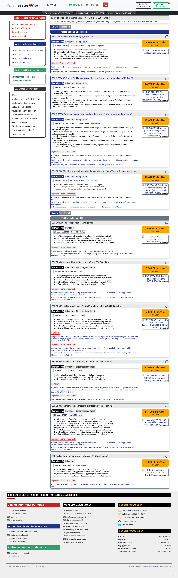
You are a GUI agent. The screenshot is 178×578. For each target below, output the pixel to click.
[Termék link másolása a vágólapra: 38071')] (166, 306)
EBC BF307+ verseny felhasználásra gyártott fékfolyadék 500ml (82, 406)
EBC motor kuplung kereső (17, 535)
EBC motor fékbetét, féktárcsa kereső (22, 532)
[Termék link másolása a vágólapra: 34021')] (166, 171)
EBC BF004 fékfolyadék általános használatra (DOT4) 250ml (80, 262)
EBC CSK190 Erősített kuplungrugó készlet (72, 36)
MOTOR (52, 5)
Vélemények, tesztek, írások (24, 118)
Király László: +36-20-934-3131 (123, 13)
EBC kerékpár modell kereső (18, 553)
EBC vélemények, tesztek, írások (75, 529)
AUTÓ (30, 5)
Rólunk (14, 95)
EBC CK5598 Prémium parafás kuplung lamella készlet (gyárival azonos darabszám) (92, 114)
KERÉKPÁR (75, 5)
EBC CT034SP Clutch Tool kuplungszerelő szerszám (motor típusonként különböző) (92, 78)
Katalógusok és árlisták (22, 114)
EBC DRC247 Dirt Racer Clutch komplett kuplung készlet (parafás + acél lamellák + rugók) (94, 171)
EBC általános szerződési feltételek (77, 514)
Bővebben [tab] (70, 42)
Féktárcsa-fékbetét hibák (23, 126)
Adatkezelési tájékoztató (23, 103)
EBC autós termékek (15, 520)
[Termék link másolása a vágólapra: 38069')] (166, 361)
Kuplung (55, 27)
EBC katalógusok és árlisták (73, 526)
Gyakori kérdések (19, 122)
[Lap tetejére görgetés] (174, 575)
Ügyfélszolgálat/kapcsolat (23, 111)
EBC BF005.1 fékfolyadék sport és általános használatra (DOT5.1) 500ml (86, 306)
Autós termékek (18, 36)
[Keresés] (105, 4)
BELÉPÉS (143, 5)
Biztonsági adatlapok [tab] (85, 267)
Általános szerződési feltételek (26, 99)
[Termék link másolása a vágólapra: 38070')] (166, 262)
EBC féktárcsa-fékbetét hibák (74, 536)
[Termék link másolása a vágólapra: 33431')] (166, 114)
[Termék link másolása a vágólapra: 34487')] (166, 78)
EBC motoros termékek (16, 541)
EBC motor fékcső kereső (17, 538)
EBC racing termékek (15, 517)
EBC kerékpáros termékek (17, 556)
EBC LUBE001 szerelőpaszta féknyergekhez (72, 223)
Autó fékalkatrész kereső (23, 24)
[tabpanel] (95, 58)
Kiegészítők (65, 27)
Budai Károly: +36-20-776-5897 (91, 13)
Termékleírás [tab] (58, 42)
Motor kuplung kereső (21, 58)
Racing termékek (19, 32)
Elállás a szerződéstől (21, 107)
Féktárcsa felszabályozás (23, 130)
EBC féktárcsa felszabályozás (74, 539)
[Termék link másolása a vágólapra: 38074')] (166, 456)
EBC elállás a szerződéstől (73, 520)
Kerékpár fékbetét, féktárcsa (25, 77)
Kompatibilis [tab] (81, 42)
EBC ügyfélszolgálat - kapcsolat (75, 523)
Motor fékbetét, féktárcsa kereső (27, 50)
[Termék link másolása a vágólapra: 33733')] (166, 36)
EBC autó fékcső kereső (16, 514)
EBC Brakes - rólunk (70, 511)
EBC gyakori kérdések (71, 533)
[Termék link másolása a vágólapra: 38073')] (166, 223)
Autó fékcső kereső (20, 28)
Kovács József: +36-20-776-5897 (58, 13)
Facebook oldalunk (129, 521)
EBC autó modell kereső (16, 511)
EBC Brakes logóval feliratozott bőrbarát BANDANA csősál (80, 456)
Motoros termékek (20, 62)
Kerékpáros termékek (21, 80)
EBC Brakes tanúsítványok (73, 542)
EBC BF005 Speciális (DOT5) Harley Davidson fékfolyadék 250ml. (82, 361)
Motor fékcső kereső (21, 54)
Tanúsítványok (18, 134)
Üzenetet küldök (128, 525)
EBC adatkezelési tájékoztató (74, 517)
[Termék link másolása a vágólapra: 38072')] (166, 406)
